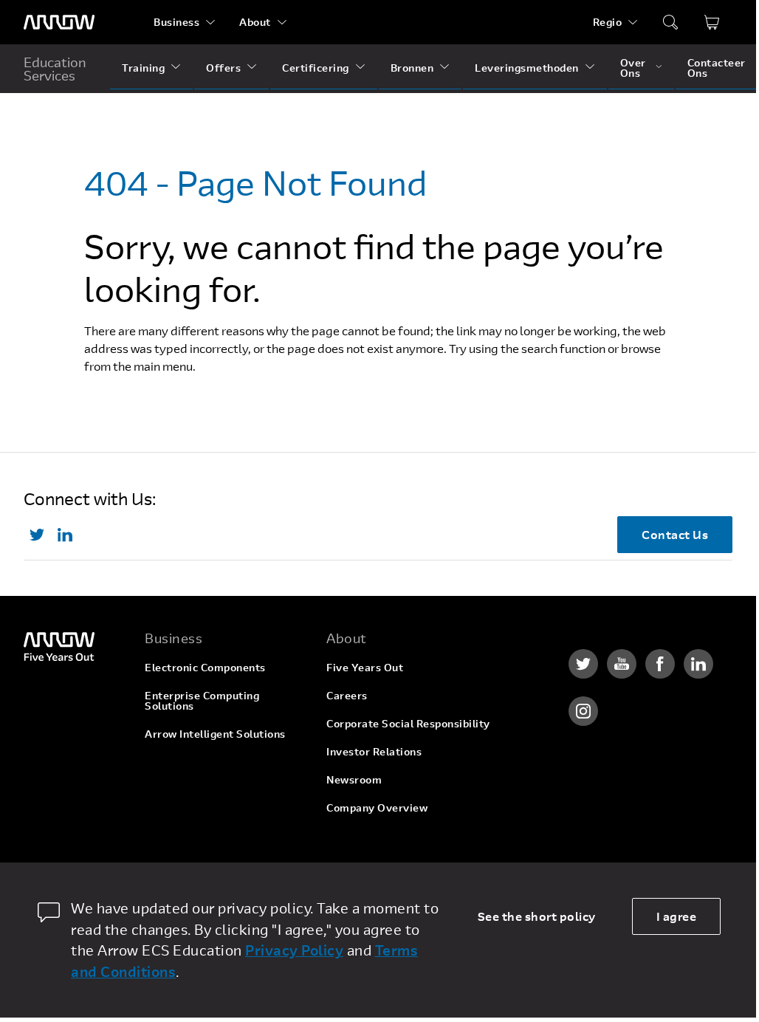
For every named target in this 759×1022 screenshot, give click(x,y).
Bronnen (412, 68)
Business (176, 22)
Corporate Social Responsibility (408, 723)
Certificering (315, 68)
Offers (223, 68)
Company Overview (376, 807)
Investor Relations (374, 751)
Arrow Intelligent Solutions (215, 734)
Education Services (55, 68)
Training (143, 68)
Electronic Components (205, 667)
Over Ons (633, 67)
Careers (347, 695)
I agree (676, 916)
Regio (607, 22)
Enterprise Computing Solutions (202, 700)
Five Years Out (364, 667)
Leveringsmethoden (527, 68)
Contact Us (675, 534)
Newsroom (354, 779)
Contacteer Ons (716, 67)
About (255, 22)
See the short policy (537, 916)
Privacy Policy (294, 950)
